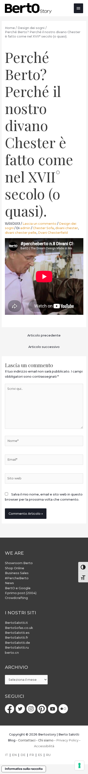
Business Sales (17, 573)
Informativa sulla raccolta (24, 769)
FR (31, 755)
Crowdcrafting (16, 598)
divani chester (66, 228)
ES (40, 755)
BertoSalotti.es (17, 632)
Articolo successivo (44, 347)
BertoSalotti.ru (17, 647)
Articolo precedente (44, 335)
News (9, 583)
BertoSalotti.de (17, 642)
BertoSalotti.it (16, 623)
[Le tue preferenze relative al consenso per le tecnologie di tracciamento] (79, 765)
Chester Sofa (43, 228)
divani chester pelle (20, 232)
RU (48, 755)
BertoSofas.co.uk (19, 628)
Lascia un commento (39, 223)
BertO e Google (18, 588)
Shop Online (14, 568)
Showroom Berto (19, 563)
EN (14, 755)
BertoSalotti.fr (16, 637)
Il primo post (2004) (20, 593)
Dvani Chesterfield (53, 232)
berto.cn (12, 652)
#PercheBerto (17, 578)
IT (6, 755)
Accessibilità (44, 746)
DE (23, 755)
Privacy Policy (67, 740)
